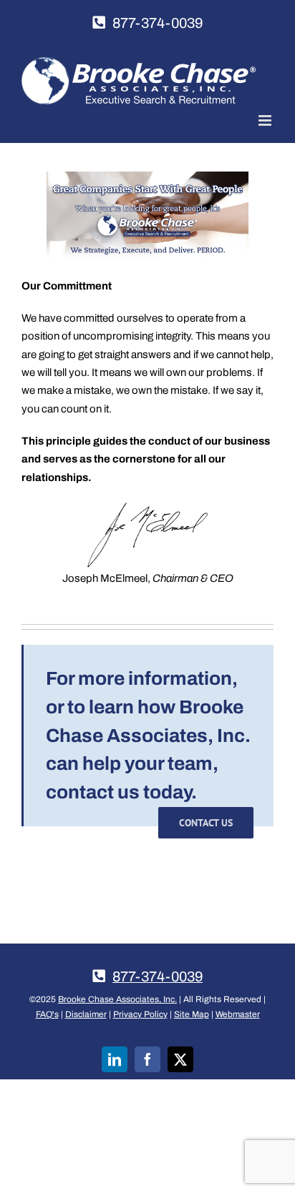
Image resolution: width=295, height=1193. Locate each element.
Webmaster (238, 1014)
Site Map (191, 1014)
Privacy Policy (140, 1014)
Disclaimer (86, 1014)
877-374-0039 (157, 23)
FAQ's (47, 1014)
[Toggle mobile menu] (266, 120)
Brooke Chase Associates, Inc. (117, 999)
